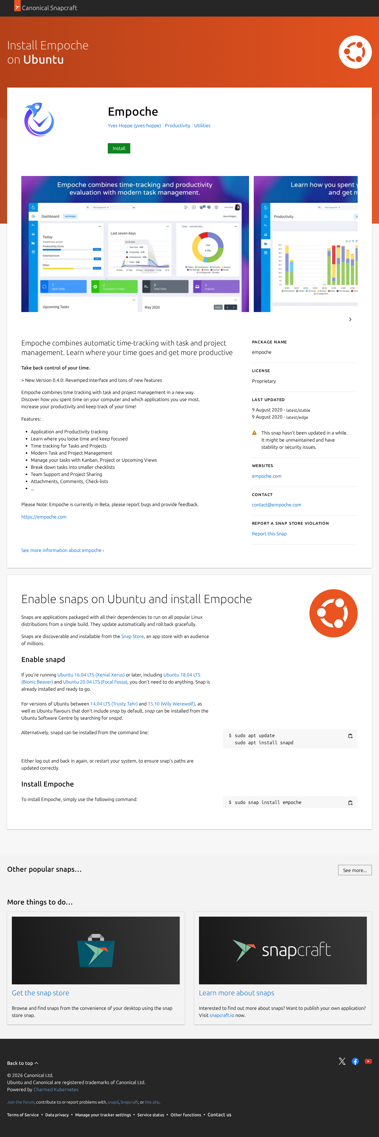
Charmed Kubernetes (55, 1089)
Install (119, 148)
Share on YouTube (368, 1061)
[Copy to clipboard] (350, 736)
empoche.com (267, 476)
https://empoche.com (44, 516)
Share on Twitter (342, 1061)
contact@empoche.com (276, 504)
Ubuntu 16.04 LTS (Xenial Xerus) (91, 674)
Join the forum (20, 1102)
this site (152, 1102)
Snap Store (132, 636)
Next (350, 319)
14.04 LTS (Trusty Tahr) (114, 703)
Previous (334, 319)
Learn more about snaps (236, 993)
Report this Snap (269, 533)
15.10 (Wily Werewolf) (171, 703)
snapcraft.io (222, 1015)
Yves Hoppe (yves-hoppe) (135, 125)
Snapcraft (129, 1102)
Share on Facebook (355, 1061)
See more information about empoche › (62, 550)
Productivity (177, 125)
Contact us (219, 1114)
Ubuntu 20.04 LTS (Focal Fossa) (95, 681)
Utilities (202, 125)
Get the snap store (40, 993)
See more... (355, 870)
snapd (113, 1102)
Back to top (20, 1063)
